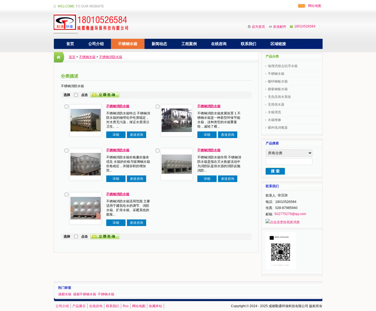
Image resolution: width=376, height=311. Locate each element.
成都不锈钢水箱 (84, 294)
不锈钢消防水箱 (110, 57)
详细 (116, 135)
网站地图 (314, 6)
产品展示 (79, 306)
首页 (70, 44)
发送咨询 (136, 135)
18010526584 (304, 26)
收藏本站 (155, 306)
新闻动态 (159, 44)
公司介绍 (96, 44)
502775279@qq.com (290, 214)
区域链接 (278, 44)
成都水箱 (64, 294)
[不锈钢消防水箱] (85, 120)
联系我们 (248, 44)
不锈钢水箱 (127, 44)
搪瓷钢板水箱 (278, 89)
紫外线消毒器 (278, 128)
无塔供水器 (276, 104)
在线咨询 (219, 44)
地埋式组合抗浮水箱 (283, 66)
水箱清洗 (274, 112)
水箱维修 (274, 120)
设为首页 (258, 27)
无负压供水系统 (279, 97)
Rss (126, 306)
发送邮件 (279, 27)
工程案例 (189, 44)
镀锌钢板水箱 (278, 81)
